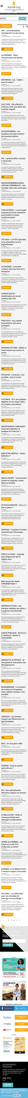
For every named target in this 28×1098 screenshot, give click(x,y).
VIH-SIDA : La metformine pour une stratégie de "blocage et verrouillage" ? (12, 896)
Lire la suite (8, 49)
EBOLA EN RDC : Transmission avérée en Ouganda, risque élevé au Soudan (14, 480)
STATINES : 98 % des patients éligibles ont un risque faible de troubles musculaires (13, 401)
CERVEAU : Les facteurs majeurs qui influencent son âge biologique (12, 719)
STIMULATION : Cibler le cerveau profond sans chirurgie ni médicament (11, 817)
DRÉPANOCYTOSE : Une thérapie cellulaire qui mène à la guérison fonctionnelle (13, 608)
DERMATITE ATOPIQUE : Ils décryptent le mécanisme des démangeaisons (13, 662)
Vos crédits (21, 1024)
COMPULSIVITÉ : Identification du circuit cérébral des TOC (11, 296)
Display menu (2, 5)
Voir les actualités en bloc (27, 26)
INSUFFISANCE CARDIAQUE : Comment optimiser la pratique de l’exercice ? (13, 428)
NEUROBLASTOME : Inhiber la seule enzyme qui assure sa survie (13, 350)
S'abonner (8, 945)
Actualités (8, 13)
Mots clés (3, 18)
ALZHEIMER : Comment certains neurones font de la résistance (13, 269)
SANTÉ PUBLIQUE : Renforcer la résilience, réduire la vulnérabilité (13, 635)
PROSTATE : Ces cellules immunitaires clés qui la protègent (11, 323)
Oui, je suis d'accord (6, 1095)
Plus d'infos (15, 1092)
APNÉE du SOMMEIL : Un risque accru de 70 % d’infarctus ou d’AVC (11, 844)
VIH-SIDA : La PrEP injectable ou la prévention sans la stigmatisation (13, 242)
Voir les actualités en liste (23, 26)
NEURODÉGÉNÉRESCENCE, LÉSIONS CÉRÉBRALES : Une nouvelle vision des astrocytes (13, 185)
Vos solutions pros (21, 1029)
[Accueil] (14, 3)
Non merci (17, 1095)
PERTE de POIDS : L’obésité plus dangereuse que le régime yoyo (12, 556)
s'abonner (8, 1085)
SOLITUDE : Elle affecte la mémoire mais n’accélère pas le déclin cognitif (13, 106)
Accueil (3, 13)
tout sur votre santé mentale (21, 1017)
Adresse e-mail (6, 938)
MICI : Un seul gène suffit (11, 743)
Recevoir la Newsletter (14, 1004)
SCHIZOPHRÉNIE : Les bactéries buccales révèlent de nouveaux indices (12, 133)
